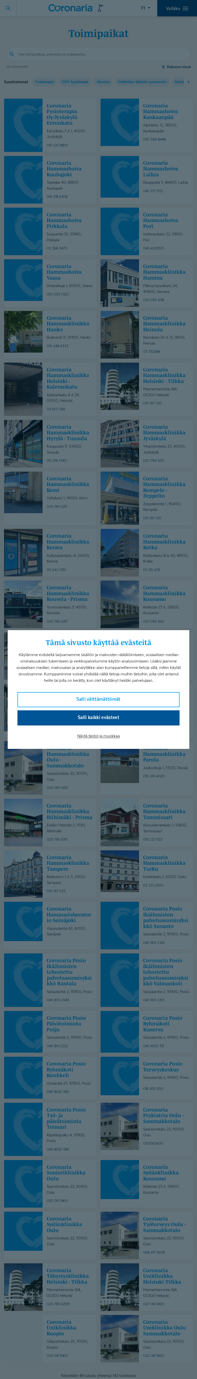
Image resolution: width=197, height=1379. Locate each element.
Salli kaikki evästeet (98, 717)
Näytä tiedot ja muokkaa (98, 735)
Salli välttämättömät (98, 699)
